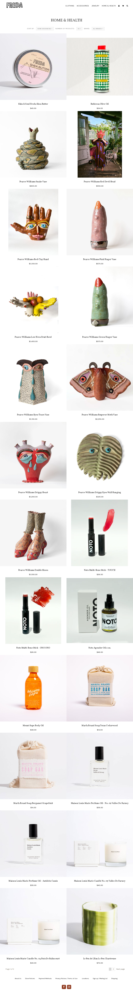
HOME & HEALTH (109, 6)
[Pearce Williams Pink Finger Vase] (99, 227)
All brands (97, 28)
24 (78, 28)
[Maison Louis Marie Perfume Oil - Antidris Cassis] (33, 849)
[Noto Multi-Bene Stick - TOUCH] (99, 538)
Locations (85, 978)
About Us (18, 978)
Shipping (114, 978)
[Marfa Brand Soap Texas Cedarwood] (99, 693)
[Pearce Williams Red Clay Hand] (33, 227)
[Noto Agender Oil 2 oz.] (99, 616)
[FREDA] (15, 3)
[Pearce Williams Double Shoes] (33, 538)
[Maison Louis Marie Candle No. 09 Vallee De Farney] (99, 849)
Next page (120, 969)
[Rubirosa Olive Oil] (99, 72)
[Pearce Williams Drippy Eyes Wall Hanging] (99, 460)
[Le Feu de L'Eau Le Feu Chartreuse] (99, 926)
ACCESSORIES (83, 6)
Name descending (44, 28)
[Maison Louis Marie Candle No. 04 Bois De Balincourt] (33, 926)
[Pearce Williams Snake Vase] (33, 149)
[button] (123, 6)
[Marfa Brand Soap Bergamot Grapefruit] (33, 771)
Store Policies (30, 978)
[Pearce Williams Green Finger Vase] (99, 305)
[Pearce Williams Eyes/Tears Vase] (33, 383)
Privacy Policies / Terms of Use (66, 978)
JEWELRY (95, 6)
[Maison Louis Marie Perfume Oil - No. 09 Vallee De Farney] (99, 771)
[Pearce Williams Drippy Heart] (33, 460)
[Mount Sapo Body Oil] (33, 693)
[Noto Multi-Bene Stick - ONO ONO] (33, 616)
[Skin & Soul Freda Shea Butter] (33, 72)
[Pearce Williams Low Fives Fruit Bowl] (33, 305)
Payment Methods (45, 978)
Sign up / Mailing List (100, 978)
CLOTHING (69, 6)
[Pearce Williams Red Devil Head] (99, 149)
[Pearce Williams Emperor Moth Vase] (99, 383)
